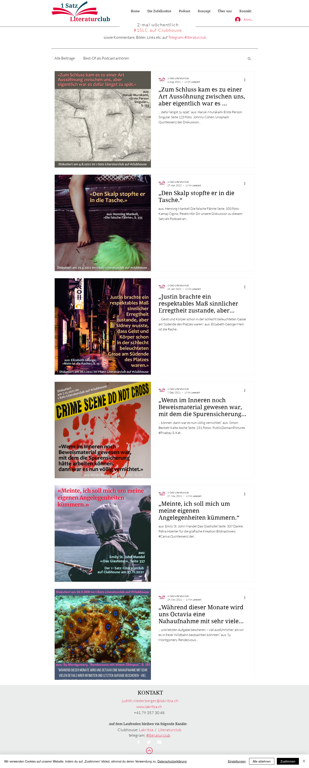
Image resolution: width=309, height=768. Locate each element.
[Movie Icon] (159, 742)
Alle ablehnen (262, 761)
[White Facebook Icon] (138, 742)
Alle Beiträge (64, 58)
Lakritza (146, 729)
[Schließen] (303, 761)
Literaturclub (169, 729)
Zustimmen (287, 761)
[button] (249, 59)
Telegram (175, 37)
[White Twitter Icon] (149, 742)
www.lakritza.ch (149, 706)
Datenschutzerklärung (172, 761)
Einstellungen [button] (237, 761)
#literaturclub (195, 37)
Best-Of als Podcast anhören (106, 58)
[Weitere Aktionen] (246, 79)
